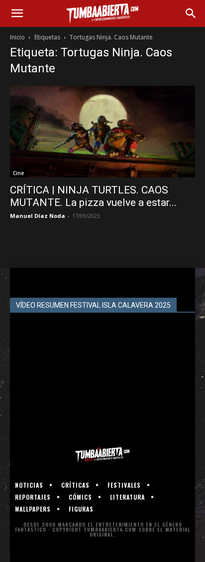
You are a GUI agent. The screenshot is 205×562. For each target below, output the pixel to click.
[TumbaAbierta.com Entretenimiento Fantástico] (102, 455)
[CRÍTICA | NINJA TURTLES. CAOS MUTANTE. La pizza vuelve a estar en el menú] (102, 132)
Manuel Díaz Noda (37, 215)
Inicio (17, 37)
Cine (18, 173)
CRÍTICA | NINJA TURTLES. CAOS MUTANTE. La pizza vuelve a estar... (93, 196)
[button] (17, 13)
